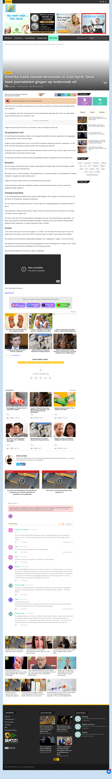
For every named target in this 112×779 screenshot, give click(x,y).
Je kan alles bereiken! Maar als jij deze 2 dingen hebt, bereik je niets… (64, 651)
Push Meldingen (30, 38)
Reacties (102, 112)
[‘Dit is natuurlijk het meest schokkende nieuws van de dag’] (82, 135)
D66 (81, 166)
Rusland (30, 362)
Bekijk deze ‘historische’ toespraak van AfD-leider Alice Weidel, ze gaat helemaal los (66, 672)
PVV (86, 169)
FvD (89, 166)
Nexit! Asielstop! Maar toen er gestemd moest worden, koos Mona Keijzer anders (97, 118)
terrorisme (45, 362)
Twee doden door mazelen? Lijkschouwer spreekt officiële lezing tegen (97, 148)
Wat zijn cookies (9, 722)
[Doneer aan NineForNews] (63, 305)
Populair (82, 112)
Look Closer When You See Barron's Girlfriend (16, 350)
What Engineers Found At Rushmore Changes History (40, 350)
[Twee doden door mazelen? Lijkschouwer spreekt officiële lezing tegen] (82, 150)
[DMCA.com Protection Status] (21, 748)
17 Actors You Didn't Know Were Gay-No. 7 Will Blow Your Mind (40, 330)
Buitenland (12, 44)
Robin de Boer (11, 86)
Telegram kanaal (42, 38)
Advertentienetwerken (11, 730)
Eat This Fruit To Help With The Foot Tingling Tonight (16, 330)
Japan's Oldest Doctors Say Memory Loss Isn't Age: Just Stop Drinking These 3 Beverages (65, 351)
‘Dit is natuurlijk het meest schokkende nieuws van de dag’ (96, 133)
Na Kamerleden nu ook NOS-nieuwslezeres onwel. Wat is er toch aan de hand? (38, 651)
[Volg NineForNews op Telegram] (33, 305)
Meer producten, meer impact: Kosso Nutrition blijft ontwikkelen (96, 125)
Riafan (47, 136)
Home (7, 44)
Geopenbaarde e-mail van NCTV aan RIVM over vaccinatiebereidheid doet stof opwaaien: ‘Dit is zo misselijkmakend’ (61, 694)
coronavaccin (87, 163)
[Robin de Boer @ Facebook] (24, 465)
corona (80, 163)
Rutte (97, 169)
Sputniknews (9, 293)
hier (48, 508)
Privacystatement (9, 719)
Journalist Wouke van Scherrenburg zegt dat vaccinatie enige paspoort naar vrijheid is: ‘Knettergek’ (16, 672)
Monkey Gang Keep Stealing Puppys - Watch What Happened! (65, 330)
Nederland (95, 166)
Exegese (84, 732)
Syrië (38, 362)
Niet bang (85, 716)
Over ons (7, 716)
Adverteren (8, 724)
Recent (92, 112)
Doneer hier (53, 38)
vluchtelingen (57, 362)
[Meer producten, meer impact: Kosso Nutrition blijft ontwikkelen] (82, 127)
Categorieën (18, 38)
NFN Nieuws (8, 38)
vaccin (91, 172)
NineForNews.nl (16, 355)
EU (85, 166)
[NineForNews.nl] (9, 7)
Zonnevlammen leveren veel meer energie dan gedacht (12, 694)
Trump (102, 169)
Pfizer (81, 169)
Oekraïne (102, 166)
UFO (86, 172)
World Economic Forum (92, 174)
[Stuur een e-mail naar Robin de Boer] (17, 465)
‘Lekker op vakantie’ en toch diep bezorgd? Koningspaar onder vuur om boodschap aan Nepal (96, 142)
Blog (6, 727)
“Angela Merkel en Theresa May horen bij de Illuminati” (14, 650)
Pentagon (22, 362)
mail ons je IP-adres (60, 508)
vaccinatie (97, 172)
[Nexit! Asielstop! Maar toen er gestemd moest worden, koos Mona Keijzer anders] (82, 120)
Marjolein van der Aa (88, 724)
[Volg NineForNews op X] (48, 305)
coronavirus (96, 163)
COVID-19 (103, 163)
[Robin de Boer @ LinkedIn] (20, 465)
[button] (18, 305)
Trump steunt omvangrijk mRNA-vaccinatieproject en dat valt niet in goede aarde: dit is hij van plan (32, 694)
